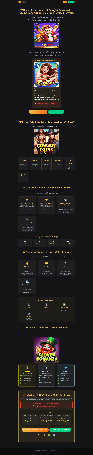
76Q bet (24, 1)
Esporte (47, 1)
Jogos (33, 1)
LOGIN (65, 1)
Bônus (51, 1)
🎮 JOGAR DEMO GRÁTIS (56, 112)
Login (27, 1)
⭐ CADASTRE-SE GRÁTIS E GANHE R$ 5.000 (35, 430)
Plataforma (59, 1)
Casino (40, 1)
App (30, 1)
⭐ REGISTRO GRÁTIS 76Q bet (38, 112)
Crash (43, 1)
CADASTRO (71, 1)
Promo (54, 1)
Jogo (36, 1)
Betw (19, 334)
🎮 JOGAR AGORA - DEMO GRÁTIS (60, 430)
